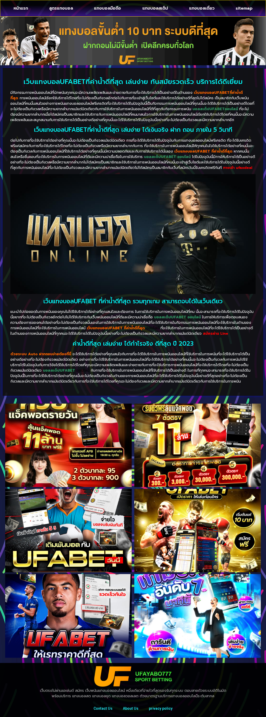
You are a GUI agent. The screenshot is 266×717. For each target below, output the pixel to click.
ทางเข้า (237, 167)
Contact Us (103, 708)
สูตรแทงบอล (61, 8)
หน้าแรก (21, 8)
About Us (130, 708)
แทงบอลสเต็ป (155, 8)
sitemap (244, 8)
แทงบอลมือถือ (107, 8)
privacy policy (160, 708)
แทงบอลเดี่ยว (202, 8)
